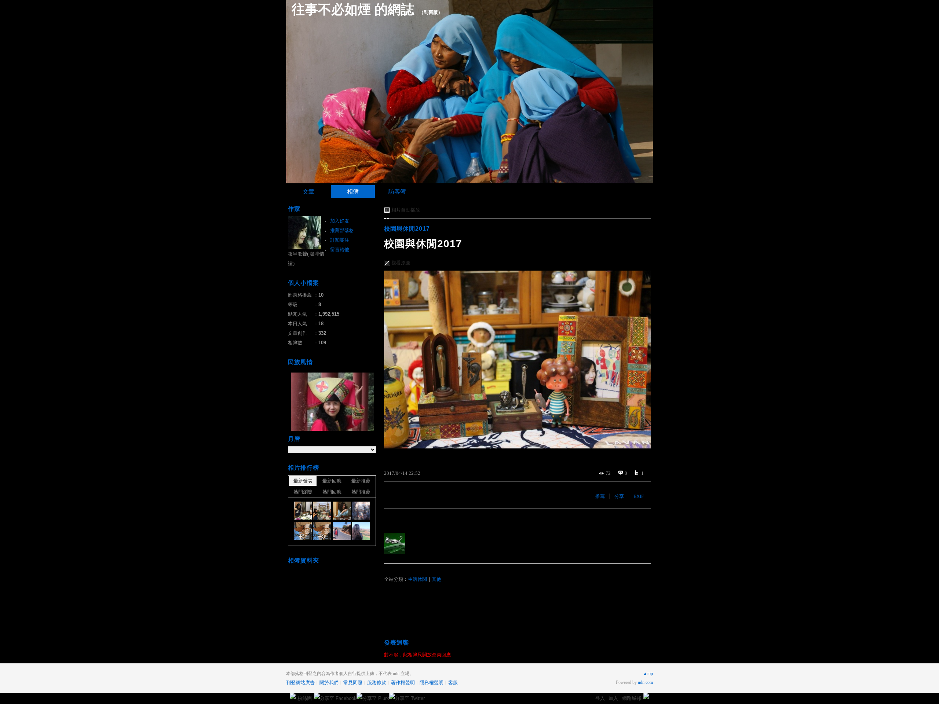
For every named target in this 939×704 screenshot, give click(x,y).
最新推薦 (360, 481)
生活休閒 (417, 579)
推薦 (600, 496)
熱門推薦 (360, 492)
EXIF (638, 496)
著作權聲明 (403, 682)
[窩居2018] (342, 511)
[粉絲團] (293, 696)
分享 (619, 496)
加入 (613, 698)
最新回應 (331, 481)
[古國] (303, 531)
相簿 (353, 191)
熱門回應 (331, 492)
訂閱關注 (339, 240)
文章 (308, 191)
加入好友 (339, 221)
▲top (648, 673)
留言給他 (339, 249)
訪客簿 (397, 191)
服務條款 (376, 682)
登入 (600, 698)
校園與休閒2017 (407, 228)
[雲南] (361, 531)
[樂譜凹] (342, 531)
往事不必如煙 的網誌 (353, 9)
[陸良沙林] (361, 511)
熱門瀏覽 (303, 492)
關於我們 (329, 682)
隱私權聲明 (431, 682)
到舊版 (431, 12)
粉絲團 (304, 698)
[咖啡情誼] (303, 511)
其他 (436, 579)
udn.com (645, 682)
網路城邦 (631, 698)
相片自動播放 (405, 210)
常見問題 (352, 682)
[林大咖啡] (322, 511)
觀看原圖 (400, 262)
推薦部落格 (342, 230)
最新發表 (303, 481)
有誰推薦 (396, 520)
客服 (453, 682)
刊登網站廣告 (300, 682)
